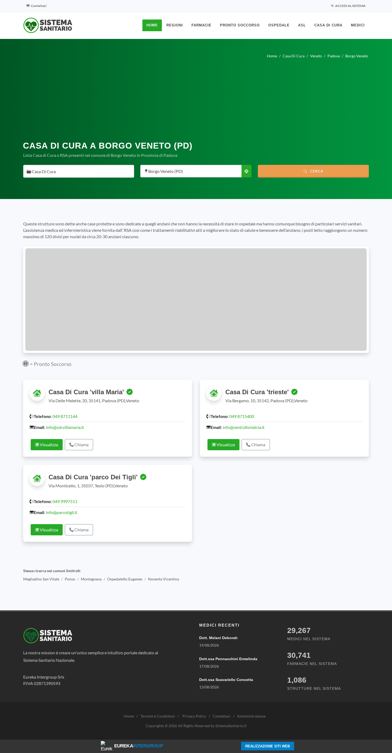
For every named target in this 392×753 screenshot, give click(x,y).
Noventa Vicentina (163, 579)
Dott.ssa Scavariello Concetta (226, 680)
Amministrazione (251, 716)
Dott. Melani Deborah (218, 638)
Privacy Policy (194, 716)
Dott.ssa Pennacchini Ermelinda (228, 659)
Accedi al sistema (350, 6)
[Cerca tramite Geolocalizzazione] (246, 171)
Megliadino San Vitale (41, 579)
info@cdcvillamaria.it (65, 427)
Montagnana (91, 579)
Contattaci (38, 6)
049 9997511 (65, 501)
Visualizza (48, 444)
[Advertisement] (196, 97)
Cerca (316, 171)
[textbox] (77, 172)
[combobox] (78, 171)
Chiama (81, 444)
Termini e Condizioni (158, 716)
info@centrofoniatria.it (244, 427)
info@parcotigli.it (61, 512)
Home (129, 716)
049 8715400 (241, 416)
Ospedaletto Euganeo (124, 579)
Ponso (70, 579)
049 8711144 (65, 416)
